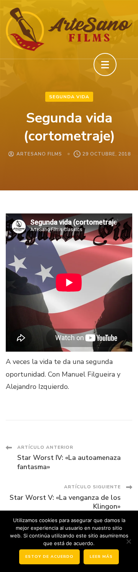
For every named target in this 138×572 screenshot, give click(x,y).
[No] (128, 541)
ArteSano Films (39, 154)
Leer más (101, 556)
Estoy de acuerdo (49, 556)
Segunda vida (69, 97)
